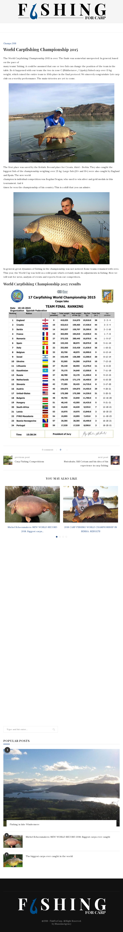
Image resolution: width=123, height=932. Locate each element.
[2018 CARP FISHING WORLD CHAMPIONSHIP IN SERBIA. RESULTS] (90, 504)
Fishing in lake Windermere (24, 824)
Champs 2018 (9, 43)
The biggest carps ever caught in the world (49, 856)
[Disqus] (61, 583)
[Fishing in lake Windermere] (61, 787)
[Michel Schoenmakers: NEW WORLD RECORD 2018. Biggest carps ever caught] (32, 504)
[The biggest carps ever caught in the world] (13, 860)
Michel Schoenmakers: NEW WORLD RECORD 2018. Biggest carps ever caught (68, 836)
